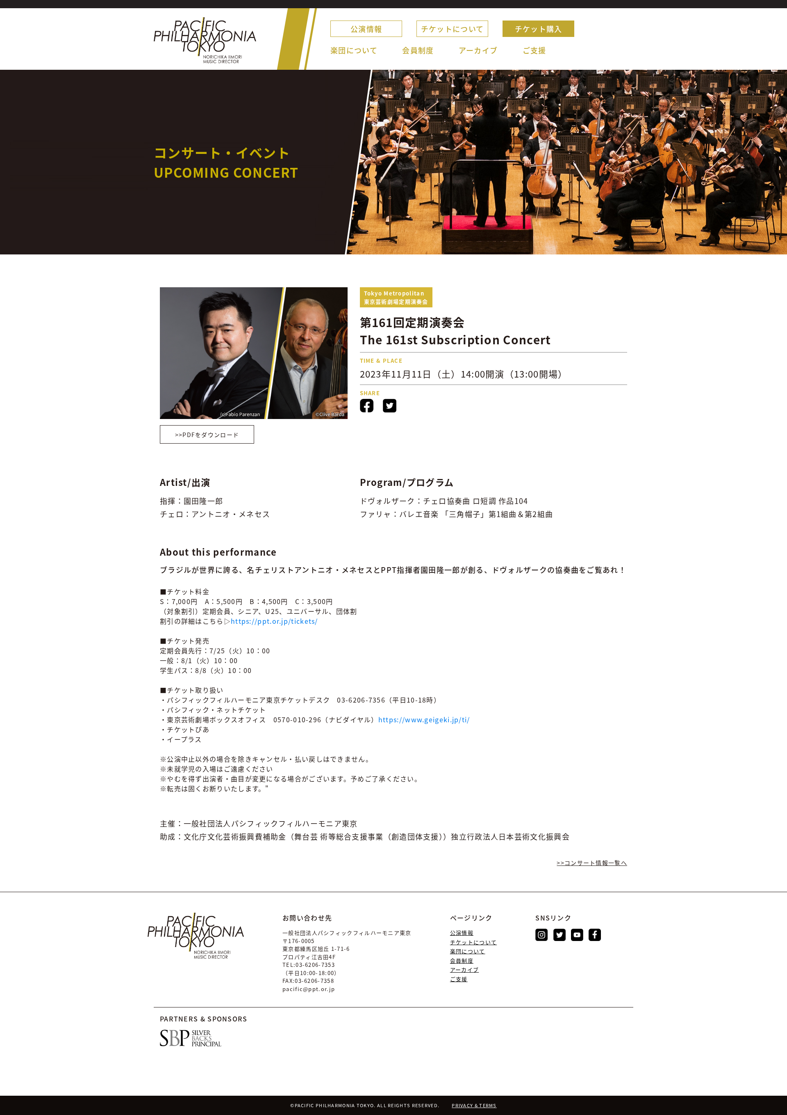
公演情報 (366, 28)
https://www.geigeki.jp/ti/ (424, 719)
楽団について (354, 50)
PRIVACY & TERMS (474, 1105)
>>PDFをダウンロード (207, 434)
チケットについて (452, 28)
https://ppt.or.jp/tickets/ (274, 621)
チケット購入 (538, 28)
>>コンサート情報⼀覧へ (592, 863)
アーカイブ (478, 50)
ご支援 (534, 50)
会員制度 (418, 50)
